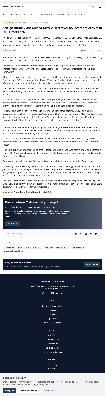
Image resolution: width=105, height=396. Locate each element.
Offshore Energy (52, 348)
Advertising (52, 364)
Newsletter (52, 369)
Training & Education (52, 323)
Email (99, 50)
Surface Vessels (15, 14)
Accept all (9, 390)
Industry (52, 310)
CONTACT (12, 223)
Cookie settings (49, 390)
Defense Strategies (78, 247)
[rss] (96, 234)
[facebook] (76, 234)
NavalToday (53, 335)
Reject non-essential (28, 390)
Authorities (49, 247)
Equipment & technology (34, 247)
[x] (81, 234)
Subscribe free (92, 264)
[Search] (93, 6)
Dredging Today (52, 339)
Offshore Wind (52, 343)
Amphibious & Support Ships (13, 251)
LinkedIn (84, 50)
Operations (52, 318)
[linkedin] (86, 234)
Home (5, 14)
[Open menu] (99, 6)
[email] (91, 234)
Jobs (52, 373)
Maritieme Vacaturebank (52, 352)
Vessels (19, 247)
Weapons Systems (62, 247)
